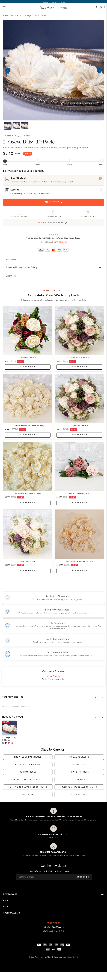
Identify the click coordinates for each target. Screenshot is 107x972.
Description (11, 259)
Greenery (27, 794)
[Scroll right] (102, 697)
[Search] (97, 7)
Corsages (79, 764)
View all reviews (53, 931)
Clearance (79, 779)
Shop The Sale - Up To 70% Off (28, 779)
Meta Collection (10, 15)
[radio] (53, 180)
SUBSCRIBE (83, 877)
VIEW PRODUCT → (27, 367)
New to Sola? (10, 894)
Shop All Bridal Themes (27, 757)
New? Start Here (79, 772)
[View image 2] (16, 126)
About (6, 900)
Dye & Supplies (79, 794)
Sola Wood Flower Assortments (27, 787)
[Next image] (99, 70)
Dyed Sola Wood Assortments (79, 787)
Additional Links (11, 913)
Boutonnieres (28, 772)
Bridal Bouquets (79, 757)
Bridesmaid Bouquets (27, 764)
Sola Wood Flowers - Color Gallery (21, 267)
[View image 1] (7, 126)
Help (5, 906)
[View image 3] (25, 126)
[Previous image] (7, 70)
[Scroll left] (95, 697)
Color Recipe (12, 275)
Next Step (52, 202)
